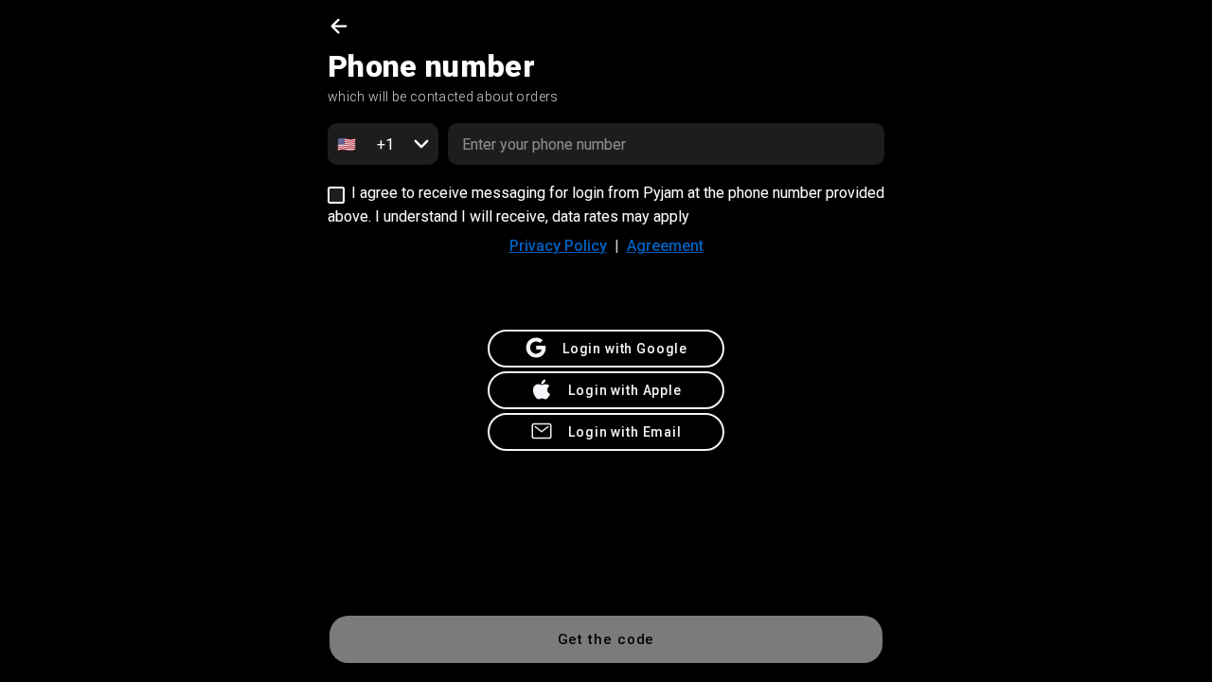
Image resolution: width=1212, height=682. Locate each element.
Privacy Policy (558, 246)
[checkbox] (336, 195)
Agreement (665, 246)
